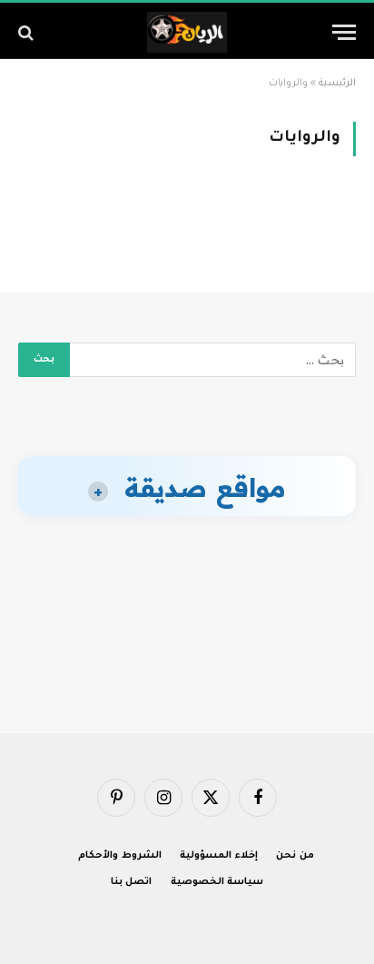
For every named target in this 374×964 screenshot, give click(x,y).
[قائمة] (344, 32)
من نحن (295, 855)
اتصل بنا (132, 882)
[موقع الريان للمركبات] (187, 32)
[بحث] (27, 32)
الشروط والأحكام (120, 855)
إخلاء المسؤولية (219, 855)
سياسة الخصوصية (217, 882)
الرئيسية (337, 83)
